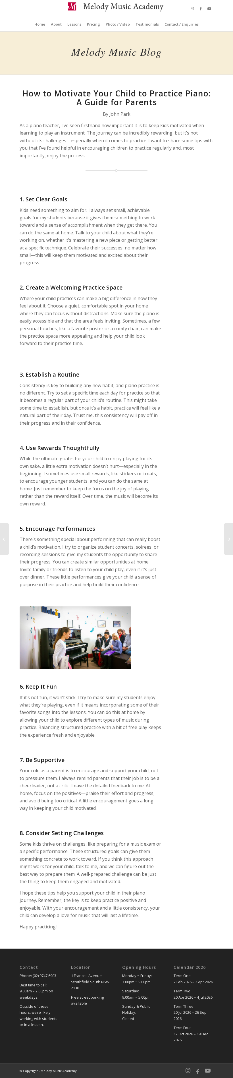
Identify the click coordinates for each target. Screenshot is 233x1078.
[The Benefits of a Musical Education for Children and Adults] (4, 539)
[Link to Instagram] (192, 8)
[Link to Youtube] (209, 8)
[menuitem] (40, 24)
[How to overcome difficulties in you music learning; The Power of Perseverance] (228, 539)
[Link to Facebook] (200, 8)
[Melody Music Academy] (116, 8)
